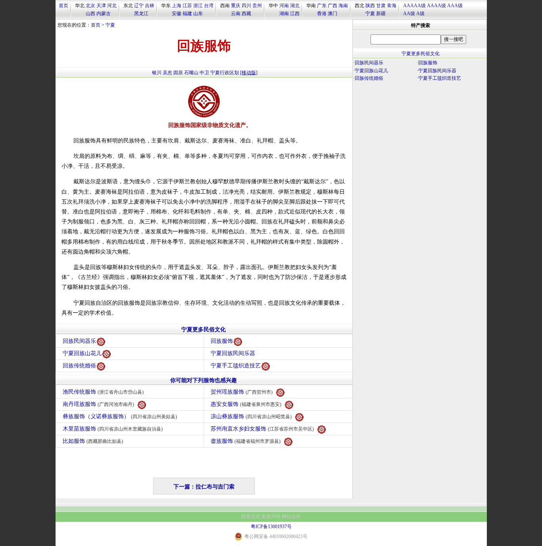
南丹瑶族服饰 (98, 404)
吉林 (149, 5)
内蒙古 (103, 13)
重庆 (235, 5)
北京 (90, 5)
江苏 (187, 5)
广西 (332, 5)
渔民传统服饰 (103, 392)
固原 (178, 72)
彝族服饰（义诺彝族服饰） (120, 416)
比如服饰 (93, 441)
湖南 (284, 13)
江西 (295, 13)
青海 (391, 5)
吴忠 (167, 72)
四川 (246, 5)
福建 (187, 13)
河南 (284, 5)
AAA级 (455, 5)
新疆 (381, 13)
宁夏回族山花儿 (82, 353)
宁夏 (370, 13)
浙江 (198, 5)
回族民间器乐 (79, 341)
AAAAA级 (414, 5)
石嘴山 (191, 72)
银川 (156, 72)
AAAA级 (436, 5)
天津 (101, 5)
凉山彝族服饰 (251, 416)
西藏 (246, 13)
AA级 (409, 13)
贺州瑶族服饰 (242, 392)
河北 (112, 5)
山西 (90, 13)
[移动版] (249, 72)
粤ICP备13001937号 (271, 526)
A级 (420, 13)
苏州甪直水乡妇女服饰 (262, 429)
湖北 (295, 5)
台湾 (208, 5)
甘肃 (381, 5)
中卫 (204, 72)
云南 (235, 13)
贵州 (257, 5)
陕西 (370, 5)
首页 (63, 5)
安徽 (176, 13)
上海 (176, 5)
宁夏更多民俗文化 (203, 330)
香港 (322, 13)
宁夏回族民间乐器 (233, 353)
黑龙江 (141, 13)
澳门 (332, 13)
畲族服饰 (246, 441)
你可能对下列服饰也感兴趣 (203, 380)
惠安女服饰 (246, 404)
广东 (322, 5)
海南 (343, 5)
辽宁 (139, 5)
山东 (198, 13)
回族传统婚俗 (79, 366)
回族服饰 (222, 341)
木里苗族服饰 (113, 429)
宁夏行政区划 (224, 72)
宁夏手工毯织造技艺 (236, 366)
